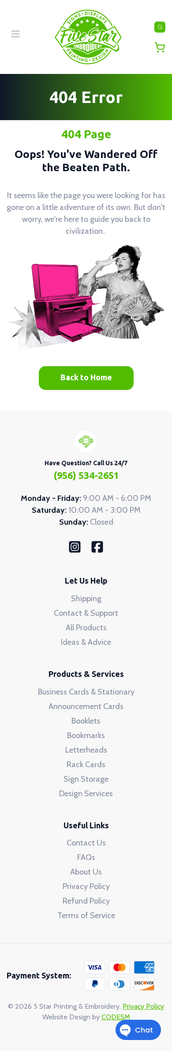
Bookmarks (86, 735)
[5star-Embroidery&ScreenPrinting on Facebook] (97, 546)
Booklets (86, 721)
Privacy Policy (86, 886)
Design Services (86, 793)
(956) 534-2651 (86, 475)
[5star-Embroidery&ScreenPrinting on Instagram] (75, 546)
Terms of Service (86, 915)
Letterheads (86, 750)
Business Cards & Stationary (86, 692)
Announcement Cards (86, 706)
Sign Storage (86, 779)
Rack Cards (86, 764)
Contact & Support (86, 613)
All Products (86, 627)
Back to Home (86, 377)
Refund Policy (86, 901)
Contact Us (86, 843)
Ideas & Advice (86, 642)
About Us (86, 872)
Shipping (86, 598)
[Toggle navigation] (159, 27)
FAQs (86, 857)
